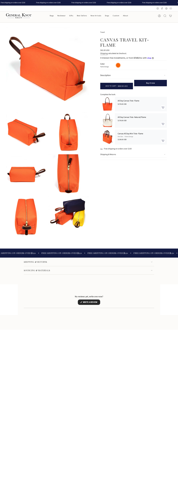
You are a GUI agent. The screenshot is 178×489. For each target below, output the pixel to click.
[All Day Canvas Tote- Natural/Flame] (107, 120)
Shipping (104, 53)
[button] (52, 16)
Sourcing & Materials (37, 270)
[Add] (163, 107)
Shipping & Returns (108, 154)
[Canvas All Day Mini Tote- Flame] (107, 137)
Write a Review (91, 303)
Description (105, 75)
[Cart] (170, 16)
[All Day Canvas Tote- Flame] (107, 104)
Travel (102, 32)
